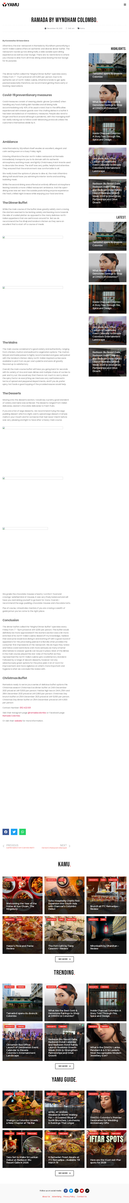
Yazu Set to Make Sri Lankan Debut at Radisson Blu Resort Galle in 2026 (22, 1160)
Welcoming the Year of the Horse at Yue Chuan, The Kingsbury (21, 906)
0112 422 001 (25, 707)
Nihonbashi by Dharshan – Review (104, 947)
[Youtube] (82, 1191)
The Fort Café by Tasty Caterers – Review (61, 947)
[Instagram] (76, 1191)
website (18, 720)
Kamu (82, 28)
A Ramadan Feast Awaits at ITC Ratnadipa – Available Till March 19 (64, 1160)
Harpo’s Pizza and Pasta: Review (20, 947)
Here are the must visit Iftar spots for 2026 (105, 1161)
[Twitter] (71, 1191)
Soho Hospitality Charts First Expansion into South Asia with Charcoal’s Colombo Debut (64, 904)
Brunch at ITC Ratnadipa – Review (104, 907)
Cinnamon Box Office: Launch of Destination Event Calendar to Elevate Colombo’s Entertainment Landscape (22, 1050)
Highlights (9, 880)
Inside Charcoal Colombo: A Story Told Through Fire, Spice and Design (105, 1013)
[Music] (87, 1191)
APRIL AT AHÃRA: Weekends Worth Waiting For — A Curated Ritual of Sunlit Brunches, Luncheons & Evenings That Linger (64, 1117)
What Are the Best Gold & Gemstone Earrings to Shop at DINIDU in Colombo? (63, 1013)
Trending (20, 987)
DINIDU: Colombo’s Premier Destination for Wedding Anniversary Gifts (106, 1120)
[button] (64, 959)
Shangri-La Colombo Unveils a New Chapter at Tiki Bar (22, 1122)
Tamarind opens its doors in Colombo (21, 1015)
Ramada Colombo (11, 715)
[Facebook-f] (66, 1191)
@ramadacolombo (37, 712)
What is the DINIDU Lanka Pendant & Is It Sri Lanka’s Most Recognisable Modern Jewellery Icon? (105, 1051)
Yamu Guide (113, 880)
